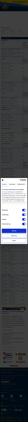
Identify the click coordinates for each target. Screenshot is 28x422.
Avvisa (14, 240)
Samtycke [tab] (4, 184)
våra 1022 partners (10, 192)
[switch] (24, 215)
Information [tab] (12, 184)
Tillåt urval (14, 235)
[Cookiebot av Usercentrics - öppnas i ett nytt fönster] (20, 180)
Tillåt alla (14, 230)
